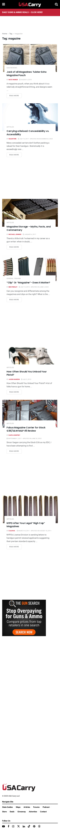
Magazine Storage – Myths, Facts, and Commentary (29, 228)
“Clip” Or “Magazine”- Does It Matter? (28, 282)
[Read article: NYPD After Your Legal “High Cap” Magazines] (30, 509)
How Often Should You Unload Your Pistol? (27, 373)
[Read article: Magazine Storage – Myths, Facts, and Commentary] (30, 213)
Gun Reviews (12, 68)
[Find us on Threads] (39, 826)
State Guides (7, 807)
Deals (12, 811)
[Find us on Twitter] (18, 826)
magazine (18, 33)
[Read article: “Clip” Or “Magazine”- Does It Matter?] (30, 269)
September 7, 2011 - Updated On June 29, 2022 (25, 439)
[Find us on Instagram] (13, 826)
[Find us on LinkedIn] (24, 826)
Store (4, 811)
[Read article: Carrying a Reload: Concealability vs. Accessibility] (30, 117)
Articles (10, 127)
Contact (43, 811)
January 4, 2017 (30, 234)
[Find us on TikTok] (29, 826)
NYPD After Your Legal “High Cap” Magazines (26, 524)
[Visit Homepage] (30, 4)
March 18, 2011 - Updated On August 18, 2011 (34, 531)
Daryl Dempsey (14, 435)
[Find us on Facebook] (8, 826)
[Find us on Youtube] (3, 826)
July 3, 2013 (26, 379)
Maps (18, 807)
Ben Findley (13, 287)
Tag (10, 33)
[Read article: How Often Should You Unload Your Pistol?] (30, 358)
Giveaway (21, 811)
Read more (15, 95)
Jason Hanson (14, 379)
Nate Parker (13, 80)
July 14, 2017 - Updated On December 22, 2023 (36, 139)
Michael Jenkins (15, 234)
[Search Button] (56, 4)
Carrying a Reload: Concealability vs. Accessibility (28, 132)
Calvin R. (12, 531)
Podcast (46, 807)
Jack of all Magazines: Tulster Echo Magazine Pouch (27, 73)
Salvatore (12, 139)
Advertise (33, 811)
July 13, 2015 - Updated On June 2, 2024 (34, 287)
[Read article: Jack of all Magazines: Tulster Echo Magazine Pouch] (30, 58)
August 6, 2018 (26, 80)
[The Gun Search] (24, 617)
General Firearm (14, 278)
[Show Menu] (3, 4)
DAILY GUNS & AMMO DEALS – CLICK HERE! (22, 12)
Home (4, 33)
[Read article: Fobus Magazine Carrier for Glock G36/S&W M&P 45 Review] (30, 414)
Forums (36, 807)
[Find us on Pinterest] (34, 826)
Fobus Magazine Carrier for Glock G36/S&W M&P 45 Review (26, 429)
